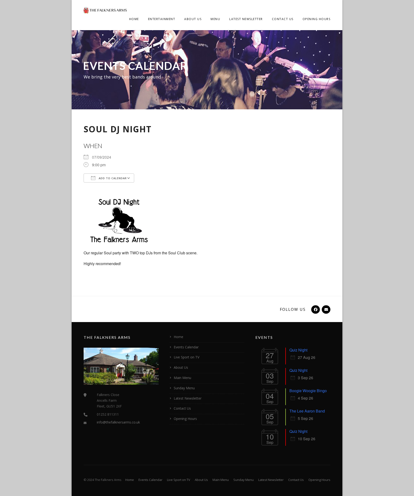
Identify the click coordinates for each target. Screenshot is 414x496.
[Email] (325, 309)
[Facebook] (315, 309)
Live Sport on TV (186, 357)
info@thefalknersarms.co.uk (118, 422)
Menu (215, 19)
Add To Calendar (112, 178)
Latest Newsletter (246, 19)
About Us (192, 19)
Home (134, 19)
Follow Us (293, 309)
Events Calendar (186, 347)
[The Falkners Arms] (105, 9)
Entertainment (161, 19)
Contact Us (282, 19)
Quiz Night (298, 350)
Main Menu (182, 377)
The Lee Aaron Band (307, 411)
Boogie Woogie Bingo (308, 390)
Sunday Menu (184, 388)
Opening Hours (317, 19)
